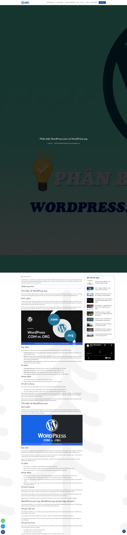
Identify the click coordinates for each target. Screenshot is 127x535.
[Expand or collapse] (81, 286)
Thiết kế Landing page (70, 2)
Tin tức (81, 2)
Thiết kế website (50, 2)
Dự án (77, 2)
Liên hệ (87, 2)
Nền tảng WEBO (93, 2)
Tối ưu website (59, 2)
